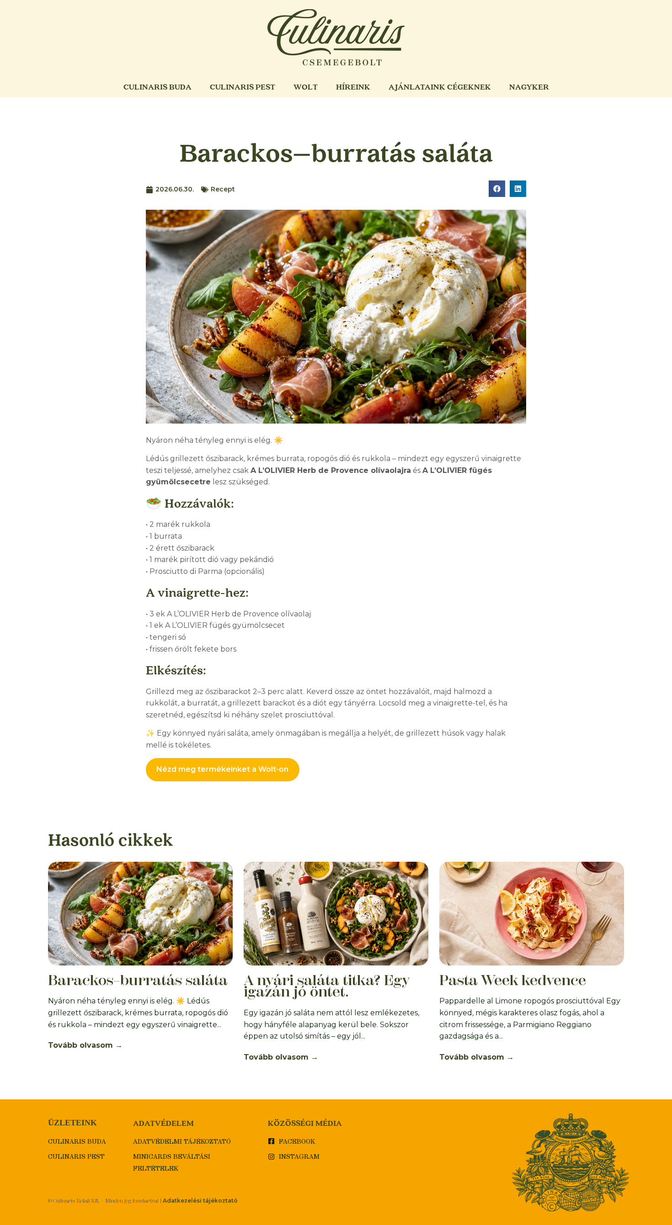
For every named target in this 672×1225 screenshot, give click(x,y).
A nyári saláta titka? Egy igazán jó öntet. (327, 986)
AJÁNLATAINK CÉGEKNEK (440, 86)
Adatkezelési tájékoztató (200, 1200)
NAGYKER (529, 86)
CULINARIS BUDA (157, 86)
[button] (497, 188)
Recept (223, 189)
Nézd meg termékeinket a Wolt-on (222, 769)
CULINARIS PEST (242, 86)
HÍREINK (353, 86)
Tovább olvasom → (85, 1045)
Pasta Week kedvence (512, 980)
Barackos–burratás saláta (138, 980)
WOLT (305, 86)
